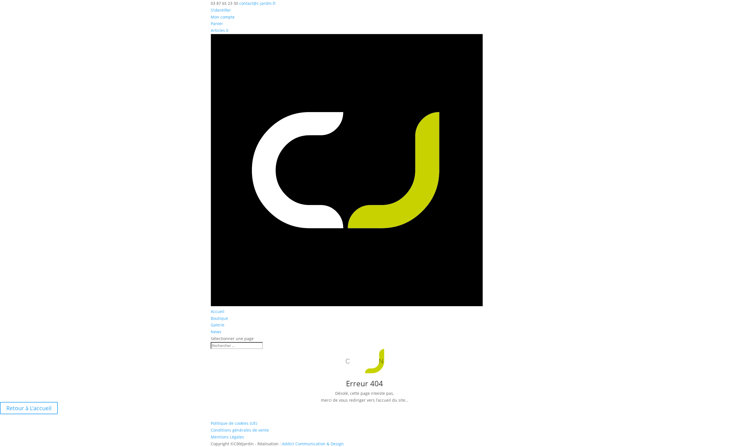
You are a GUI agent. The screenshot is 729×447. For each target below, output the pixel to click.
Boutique (219, 318)
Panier (217, 23)
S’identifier (221, 10)
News (216, 331)
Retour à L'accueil (29, 408)
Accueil (217, 311)
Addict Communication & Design (313, 443)
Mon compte (223, 17)
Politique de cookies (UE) (234, 423)
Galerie (217, 325)
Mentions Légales (227, 437)
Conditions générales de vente (240, 430)
